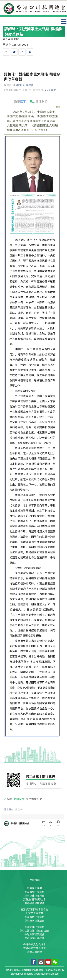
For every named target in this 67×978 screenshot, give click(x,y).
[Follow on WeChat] (55, 962)
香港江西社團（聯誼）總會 (34, 930)
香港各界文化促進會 (34, 944)
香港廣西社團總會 (34, 916)
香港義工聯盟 (34, 888)
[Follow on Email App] (41, 962)
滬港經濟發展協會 (34, 903)
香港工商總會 (34, 951)
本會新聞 (13, 39)
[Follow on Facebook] (33, 962)
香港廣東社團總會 (34, 892)
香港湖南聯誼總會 (34, 934)
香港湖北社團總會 (34, 926)
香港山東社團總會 (34, 938)
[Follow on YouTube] (48, 962)
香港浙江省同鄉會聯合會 (34, 909)
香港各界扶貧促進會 (34, 948)
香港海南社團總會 (34, 920)
